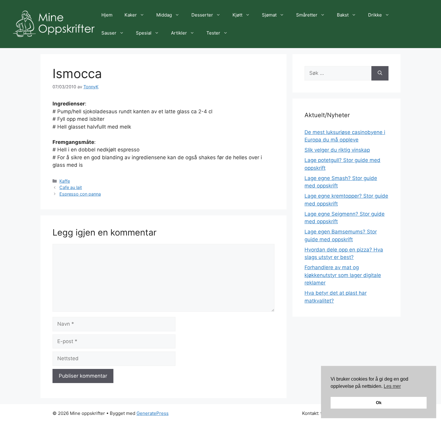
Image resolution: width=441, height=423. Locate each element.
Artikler (179, 33)
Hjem (106, 15)
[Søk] (379, 73)
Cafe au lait (70, 187)
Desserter (202, 15)
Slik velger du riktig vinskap (337, 150)
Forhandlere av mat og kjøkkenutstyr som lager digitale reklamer (342, 275)
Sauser (108, 33)
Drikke (375, 15)
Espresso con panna (80, 193)
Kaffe (64, 181)
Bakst (343, 15)
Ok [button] (379, 402)
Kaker (130, 15)
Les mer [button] (392, 386)
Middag (164, 15)
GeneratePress (152, 413)
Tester (213, 33)
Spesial (144, 33)
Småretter (306, 15)
